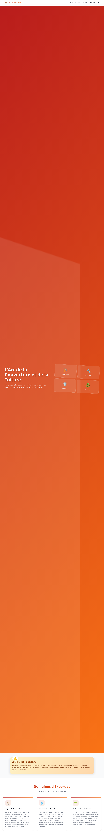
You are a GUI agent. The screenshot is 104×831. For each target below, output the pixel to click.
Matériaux (77, 2)
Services (70, 2)
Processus (85, 2)
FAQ (98, 2)
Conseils (92, 2)
